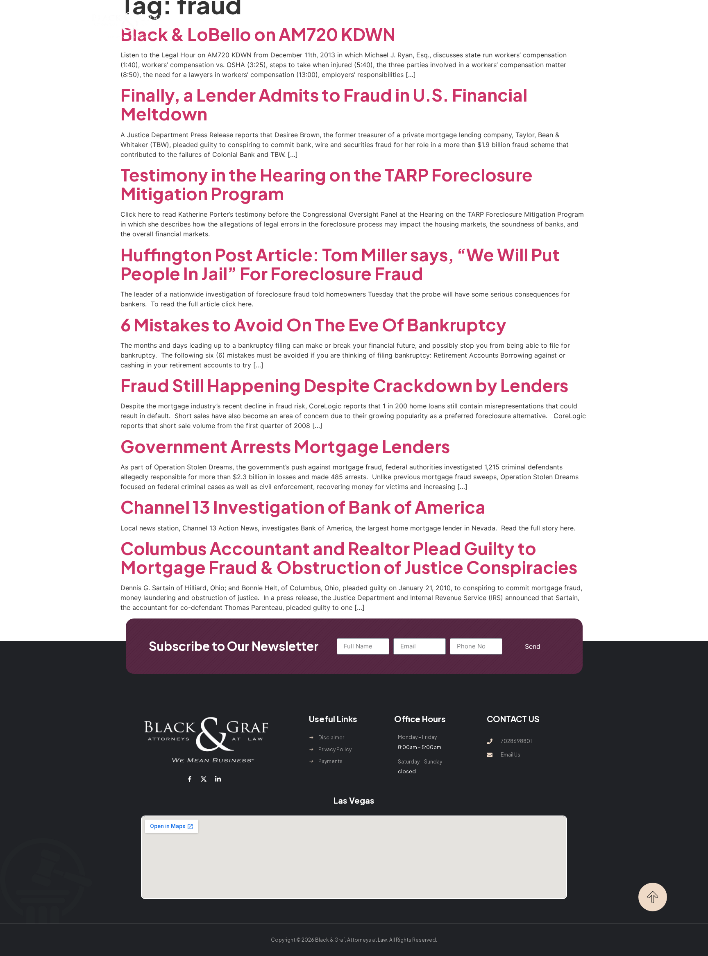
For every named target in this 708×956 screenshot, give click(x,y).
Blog (460, 24)
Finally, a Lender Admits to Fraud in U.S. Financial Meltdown (323, 104)
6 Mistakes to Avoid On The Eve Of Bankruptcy (313, 324)
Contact (492, 24)
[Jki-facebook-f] (189, 779)
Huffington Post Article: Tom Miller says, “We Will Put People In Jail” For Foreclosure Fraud (340, 263)
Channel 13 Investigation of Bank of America (303, 506)
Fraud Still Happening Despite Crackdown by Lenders (344, 385)
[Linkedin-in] (217, 779)
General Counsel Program (401, 24)
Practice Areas (318, 24)
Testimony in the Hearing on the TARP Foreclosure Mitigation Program (326, 183)
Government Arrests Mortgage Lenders (285, 446)
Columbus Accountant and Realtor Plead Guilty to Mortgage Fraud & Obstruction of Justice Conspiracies (348, 557)
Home (226, 24)
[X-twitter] (203, 779)
